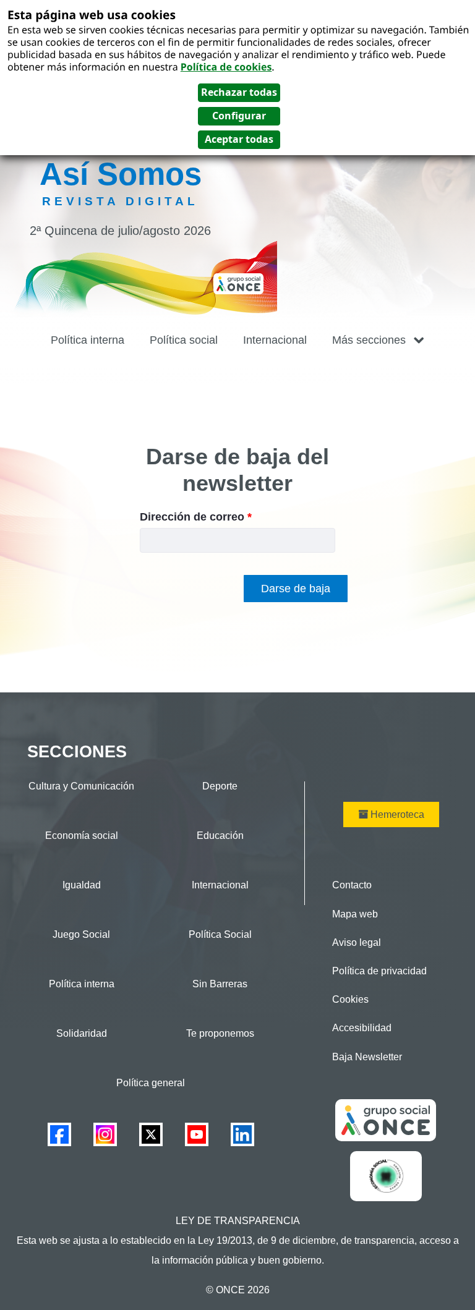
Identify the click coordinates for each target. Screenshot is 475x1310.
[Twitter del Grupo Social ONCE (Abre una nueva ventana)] (151, 1134)
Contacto (352, 885)
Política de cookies (226, 67)
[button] (378, 340)
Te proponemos (220, 1033)
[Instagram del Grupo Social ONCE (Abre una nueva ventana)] (105, 1134)
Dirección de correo (196, 516)
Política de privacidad (379, 971)
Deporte (220, 786)
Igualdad (81, 885)
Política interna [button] (87, 340)
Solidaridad (81, 1033)
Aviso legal (356, 942)
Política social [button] (184, 340)
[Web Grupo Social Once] (385, 1119)
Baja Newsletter (367, 1057)
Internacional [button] (275, 340)
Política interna (81, 984)
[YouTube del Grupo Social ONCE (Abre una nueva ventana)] (196, 1134)
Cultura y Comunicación (81, 786)
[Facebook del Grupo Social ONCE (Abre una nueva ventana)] (59, 1134)
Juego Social (81, 934)
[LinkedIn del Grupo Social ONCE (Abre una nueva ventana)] (242, 1134)
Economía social (81, 835)
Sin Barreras (219, 984)
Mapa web (355, 914)
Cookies (350, 999)
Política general (150, 1083)
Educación (220, 835)
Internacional (220, 885)
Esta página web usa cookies (91, 14)
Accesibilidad (362, 1028)
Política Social (220, 934)
